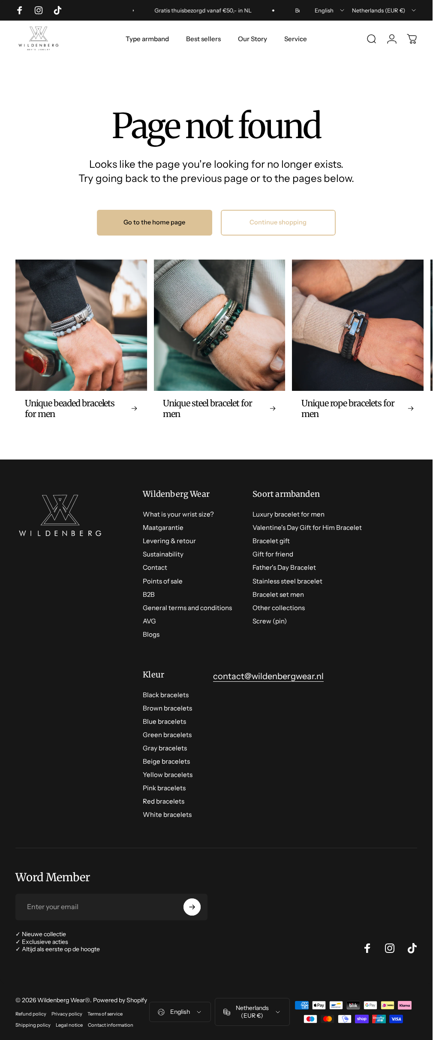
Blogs (151, 634)
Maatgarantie (163, 527)
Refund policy (30, 1014)
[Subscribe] (192, 907)
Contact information (110, 1025)
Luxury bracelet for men (289, 514)
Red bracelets (163, 801)
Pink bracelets (164, 788)
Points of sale (163, 581)
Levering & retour (169, 541)
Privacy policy (66, 1014)
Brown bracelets (167, 708)
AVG (149, 621)
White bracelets (167, 814)
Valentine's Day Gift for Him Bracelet (307, 527)
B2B (149, 594)
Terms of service (105, 1014)
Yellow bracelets (167, 775)
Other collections (279, 608)
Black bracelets (166, 695)
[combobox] (330, 10)
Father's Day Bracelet (284, 567)
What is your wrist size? (178, 514)
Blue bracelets (164, 721)
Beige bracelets (166, 761)
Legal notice (69, 1025)
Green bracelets (167, 735)
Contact (155, 567)
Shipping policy (33, 1025)
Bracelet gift (271, 541)
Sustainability (163, 554)
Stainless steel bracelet (287, 581)
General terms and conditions (187, 608)
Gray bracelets (165, 748)
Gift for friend (273, 554)
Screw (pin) (270, 621)
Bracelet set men (278, 594)
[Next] (397, 344)
